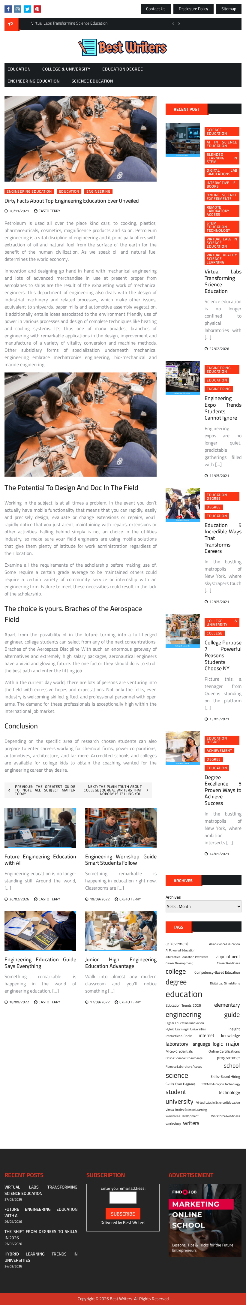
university (180, 1101)
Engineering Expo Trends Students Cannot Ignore (223, 408)
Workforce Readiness (225, 1116)
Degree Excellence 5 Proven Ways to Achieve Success (223, 790)
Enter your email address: (123, 1188)
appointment (228, 956)
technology (229, 1092)
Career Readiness (228, 963)
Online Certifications (224, 1051)
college (215, 633)
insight (234, 1029)
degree (214, 507)
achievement (219, 750)
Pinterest (37, 9)
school (232, 1065)
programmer (228, 1057)
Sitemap (228, 9)
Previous (173, 24)
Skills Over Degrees (181, 1084)
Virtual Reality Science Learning (222, 258)
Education (19, 69)
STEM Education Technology (218, 227)
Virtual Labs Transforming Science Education (223, 281)
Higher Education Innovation (185, 1022)
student (176, 1092)
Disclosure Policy (193, 9)
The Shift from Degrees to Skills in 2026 (40, 1235)
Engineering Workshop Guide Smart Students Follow (121, 859)
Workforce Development (182, 1116)
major (233, 1043)
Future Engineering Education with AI (40, 859)
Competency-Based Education (217, 972)
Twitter (27, 9)
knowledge (230, 1035)
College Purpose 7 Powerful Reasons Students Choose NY (223, 655)
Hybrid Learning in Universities (186, 1029)
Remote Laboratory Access (218, 211)
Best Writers (134, 1222)
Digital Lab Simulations (222, 172)
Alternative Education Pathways (187, 956)
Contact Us (156, 9)
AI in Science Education (222, 144)
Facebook (8, 9)
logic (218, 1044)
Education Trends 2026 (183, 1005)
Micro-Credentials (179, 1051)
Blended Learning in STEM (222, 158)
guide (232, 1014)
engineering (98, 191)
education (69, 191)
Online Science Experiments (222, 196)
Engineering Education (34, 81)
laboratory (177, 1044)
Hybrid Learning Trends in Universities (40, 1257)
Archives (173, 897)
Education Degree (122, 69)
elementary (227, 1005)
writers (191, 1123)
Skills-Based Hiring (225, 1076)
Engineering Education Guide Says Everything (40, 962)
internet (206, 1035)
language (200, 1044)
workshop (173, 1123)
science (177, 1075)
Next (179, 24)
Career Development (179, 963)
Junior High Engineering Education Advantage (121, 962)
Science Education (92, 81)
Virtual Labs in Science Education (222, 243)
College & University (66, 69)
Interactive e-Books (222, 184)
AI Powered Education (180, 950)
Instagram (17, 9)
